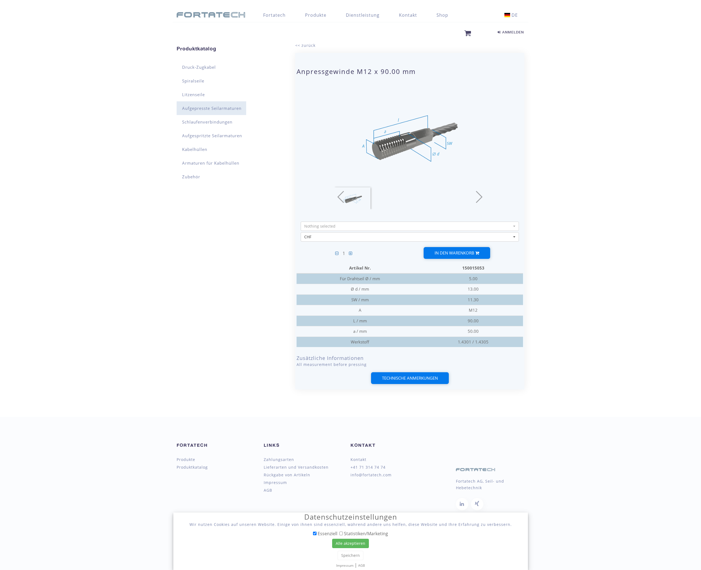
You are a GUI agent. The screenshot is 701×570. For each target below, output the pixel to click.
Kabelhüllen (194, 149)
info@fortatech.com (371, 475)
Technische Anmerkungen (410, 378)
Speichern (350, 555)
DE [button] (514, 15)
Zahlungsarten (279, 460)
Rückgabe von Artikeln (287, 475)
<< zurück (305, 45)
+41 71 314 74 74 (368, 467)
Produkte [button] (315, 15)
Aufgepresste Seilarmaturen (212, 108)
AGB (268, 490)
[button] (410, 226)
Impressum (275, 483)
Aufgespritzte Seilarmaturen (212, 135)
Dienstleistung (363, 15)
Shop (442, 15)
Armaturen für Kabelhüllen (210, 163)
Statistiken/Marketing (365, 533)
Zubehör (191, 176)
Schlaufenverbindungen (207, 122)
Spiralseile (193, 81)
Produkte (186, 460)
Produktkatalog (196, 48)
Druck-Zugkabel (199, 67)
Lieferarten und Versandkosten (296, 467)
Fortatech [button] (274, 15)
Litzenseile (193, 94)
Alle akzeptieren (350, 543)
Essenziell (327, 533)
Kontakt (408, 15)
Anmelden (512, 32)
